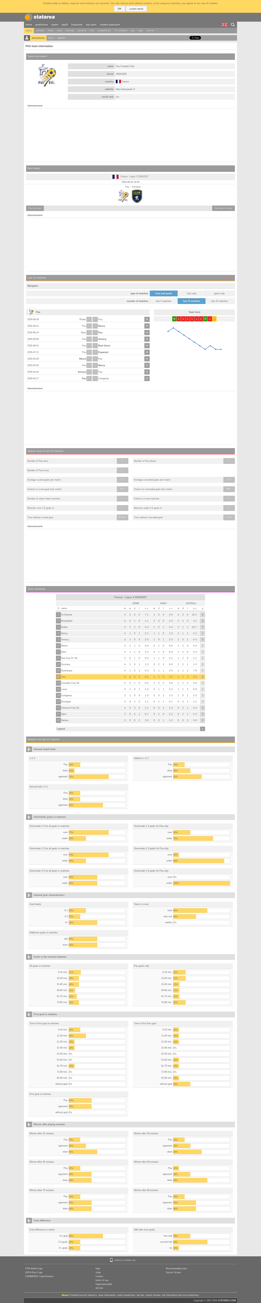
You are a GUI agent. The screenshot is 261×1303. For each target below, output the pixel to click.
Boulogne (66, 701)
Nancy (101, 326)
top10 (65, 24)
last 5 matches (163, 301)
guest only (219, 293)
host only (191, 293)
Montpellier (66, 621)
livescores (77, 24)
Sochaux (65, 664)
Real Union (104, 345)
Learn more (136, 8)
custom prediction (110, 24)
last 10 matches (191, 301)
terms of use (102, 1280)
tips (133, 30)
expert (54, 24)
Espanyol (103, 352)
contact (99, 1276)
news (50, 30)
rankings (70, 30)
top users (91, 24)
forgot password (104, 1284)
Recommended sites (176, 1268)
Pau (100, 319)
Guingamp (103, 378)
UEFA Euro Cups (34, 1272)
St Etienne (66, 614)
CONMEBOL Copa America (39, 1276)
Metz (63, 652)
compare (40, 30)
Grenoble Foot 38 (70, 683)
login (140, 30)
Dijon (83, 332)
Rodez (83, 319)
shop (59, 30)
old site (150, 30)
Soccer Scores (173, 1272)
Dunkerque (66, 670)
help (92, 30)
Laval (64, 689)
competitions (104, 30)
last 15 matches (219, 301)
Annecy (102, 339)
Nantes (65, 720)
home (29, 24)
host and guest (164, 293)
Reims (82, 358)
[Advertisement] (130, 135)
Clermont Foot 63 (70, 708)
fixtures (35, 208)
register (61, 38)
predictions (42, 24)
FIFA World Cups (34, 1268)
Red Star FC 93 (69, 658)
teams (29, 30)
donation (82, 30)
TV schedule (121, 30)
